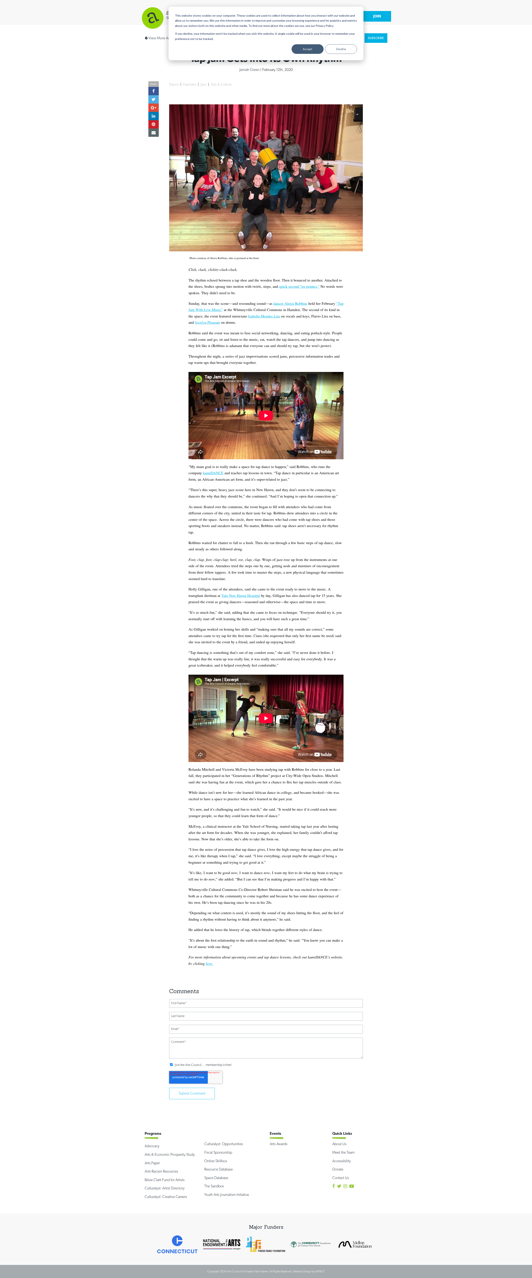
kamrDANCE (213, 472)
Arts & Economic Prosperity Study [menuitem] (170, 1154)
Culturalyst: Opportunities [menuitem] (223, 1144)
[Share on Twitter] (153, 99)
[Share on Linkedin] (153, 116)
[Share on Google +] (153, 108)
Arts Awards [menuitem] (278, 1144)
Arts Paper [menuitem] (152, 1163)
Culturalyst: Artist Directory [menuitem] (165, 1188)
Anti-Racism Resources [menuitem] (161, 1171)
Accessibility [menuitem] (341, 1161)
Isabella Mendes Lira (264, 316)
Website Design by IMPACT (309, 1271)
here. (209, 963)
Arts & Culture (221, 84)
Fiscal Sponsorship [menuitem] (218, 1152)
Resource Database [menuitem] (218, 1169)
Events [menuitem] (275, 1133)
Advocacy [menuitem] (152, 1146)
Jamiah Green (249, 69)
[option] (177, 1244)
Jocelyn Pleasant (207, 322)
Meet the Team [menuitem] (343, 1152)
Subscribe (376, 38)
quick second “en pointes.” (299, 286)
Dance (174, 84)
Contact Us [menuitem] (340, 1178)
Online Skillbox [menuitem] (215, 1161)
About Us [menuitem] (339, 1144)
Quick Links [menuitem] (342, 1133)
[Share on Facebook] (153, 91)
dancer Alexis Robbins (290, 303)
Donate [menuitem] (337, 1169)
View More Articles (162, 38)
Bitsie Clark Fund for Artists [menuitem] (165, 1180)
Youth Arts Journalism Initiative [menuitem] (226, 1194)
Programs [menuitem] (153, 1133)
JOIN (377, 16)
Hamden (190, 84)
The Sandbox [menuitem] (214, 1186)
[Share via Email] (153, 132)
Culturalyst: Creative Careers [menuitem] (166, 1196)
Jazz (204, 84)
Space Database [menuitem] (216, 1178)
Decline (341, 49)
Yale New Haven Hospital (240, 595)
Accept (307, 49)
